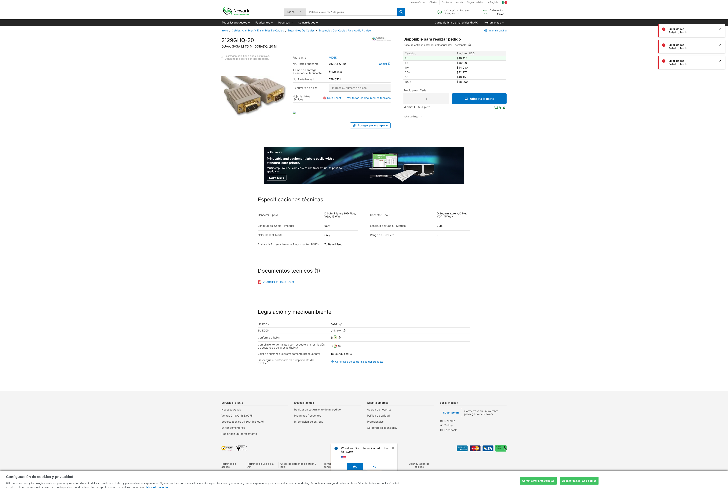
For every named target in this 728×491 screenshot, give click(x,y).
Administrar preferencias (538, 480)
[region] (364, 481)
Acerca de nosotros (379, 409)
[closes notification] (720, 12)
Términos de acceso (228, 465)
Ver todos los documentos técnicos (369, 97)
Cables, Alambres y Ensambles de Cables (258, 30)
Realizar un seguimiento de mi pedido (317, 409)
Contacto (447, 2)
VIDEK (333, 57)
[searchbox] (351, 12)
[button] (235, 22)
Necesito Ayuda (231, 409)
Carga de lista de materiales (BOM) (456, 22)
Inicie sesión (450, 10)
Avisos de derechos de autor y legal (298, 465)
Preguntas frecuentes (307, 415)
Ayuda (459, 2)
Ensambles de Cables (301, 30)
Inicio (224, 30)
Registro (465, 10)
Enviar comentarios (233, 427)
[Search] (401, 12)
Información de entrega (308, 421)
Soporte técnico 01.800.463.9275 (242, 421)
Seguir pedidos (475, 2)
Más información (157, 487)
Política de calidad (378, 415)
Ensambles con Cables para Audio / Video (344, 30)
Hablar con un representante (239, 433)
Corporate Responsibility (382, 427)
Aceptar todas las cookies (579, 480)
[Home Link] (235, 12)
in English (493, 2)
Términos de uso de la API (260, 465)
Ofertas (433, 2)
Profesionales (375, 421)
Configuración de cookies (419, 465)
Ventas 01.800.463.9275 (237, 415)
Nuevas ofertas (417, 2)
